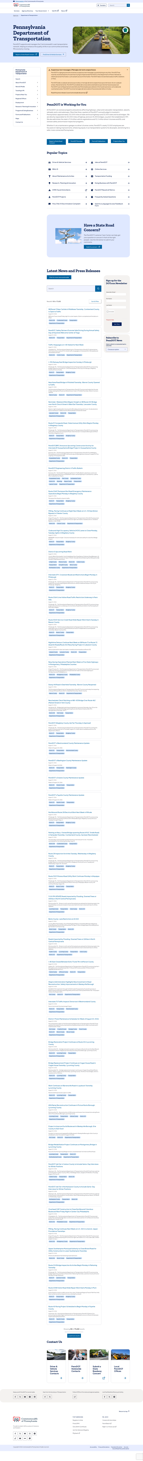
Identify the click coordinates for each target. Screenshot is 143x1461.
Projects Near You (21, 94)
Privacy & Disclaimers (103, 1447)
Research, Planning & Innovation (26, 106)
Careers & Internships (109, 1420)
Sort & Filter (95, 301)
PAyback (75, 1433)
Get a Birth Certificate (79, 1426)
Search (18, 79)
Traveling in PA (20, 90)
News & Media (20, 86)
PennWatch (106, 1423)
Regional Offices (21, 98)
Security (126, 1447)
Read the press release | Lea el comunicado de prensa (68, 93)
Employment (20, 102)
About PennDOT (21, 82)
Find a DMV (76, 1423)
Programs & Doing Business (24, 110)
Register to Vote (78, 1420)
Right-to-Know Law (108, 1426)
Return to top (123, 1411)
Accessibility (93, 1447)
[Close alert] (127, 69)
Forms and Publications (23, 114)
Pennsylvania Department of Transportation (21, 72)
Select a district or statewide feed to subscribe (116, 344)
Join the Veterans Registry (81, 1430)
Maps (17, 118)
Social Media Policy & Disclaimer (120, 1448)
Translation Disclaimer (116, 1447)
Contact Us (19, 122)
